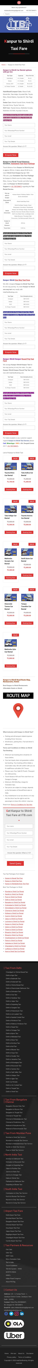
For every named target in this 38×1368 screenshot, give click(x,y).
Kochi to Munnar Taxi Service (15, 1196)
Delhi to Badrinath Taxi (13, 978)
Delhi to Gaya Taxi (12, 1053)
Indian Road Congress (13, 1278)
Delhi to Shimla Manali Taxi (15, 985)
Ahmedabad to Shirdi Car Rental (15, 908)
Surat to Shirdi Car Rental (13, 916)
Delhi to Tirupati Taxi (12, 1088)
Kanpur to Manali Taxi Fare (14, 878)
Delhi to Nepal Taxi (12, 1027)
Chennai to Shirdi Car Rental (14, 910)
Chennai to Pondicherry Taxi (15, 1122)
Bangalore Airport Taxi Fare (15, 1221)
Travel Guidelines (11, 1265)
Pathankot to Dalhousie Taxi (15, 1181)
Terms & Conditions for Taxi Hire (21, 804)
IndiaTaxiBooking (21, 1360)
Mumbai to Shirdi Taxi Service (16, 1137)
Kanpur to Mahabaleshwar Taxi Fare (17, 884)
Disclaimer (29, 1353)
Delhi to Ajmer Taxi (12, 1033)
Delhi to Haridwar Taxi (13, 998)
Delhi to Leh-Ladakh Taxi (14, 1014)
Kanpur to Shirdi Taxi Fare (13, 881)
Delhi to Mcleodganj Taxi (14, 1062)
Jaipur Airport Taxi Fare (13, 1231)
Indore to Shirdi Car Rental (13, 927)
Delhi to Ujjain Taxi (12, 1078)
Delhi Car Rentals (12, 1082)
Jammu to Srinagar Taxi (14, 1175)
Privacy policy (11, 1357)
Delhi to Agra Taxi (11, 975)
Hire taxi (13, 1353)
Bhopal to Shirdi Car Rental (14, 932)
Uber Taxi (9, 1252)
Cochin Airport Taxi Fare (14, 1241)
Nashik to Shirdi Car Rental (14, 894)
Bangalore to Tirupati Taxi (14, 1112)
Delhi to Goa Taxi (11, 995)
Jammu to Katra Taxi (13, 1171)
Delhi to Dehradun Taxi (13, 991)
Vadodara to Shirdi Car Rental (15, 943)
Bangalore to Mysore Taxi (14, 1109)
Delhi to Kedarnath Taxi (13, 982)
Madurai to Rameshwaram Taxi (16, 1129)
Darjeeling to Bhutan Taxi (14, 1184)
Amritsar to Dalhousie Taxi (14, 1159)
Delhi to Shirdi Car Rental (13, 899)
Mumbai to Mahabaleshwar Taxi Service (19, 1144)
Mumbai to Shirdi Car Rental (14, 891)
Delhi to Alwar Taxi (12, 1040)
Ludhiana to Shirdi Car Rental (14, 949)
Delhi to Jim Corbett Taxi (14, 1085)
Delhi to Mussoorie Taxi (13, 1066)
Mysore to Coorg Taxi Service (16, 1203)
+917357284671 (31, 10)
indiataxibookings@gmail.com (13, 10)
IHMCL (8, 1275)
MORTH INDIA (11, 1272)
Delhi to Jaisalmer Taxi (13, 1059)
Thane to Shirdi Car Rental (13, 929)
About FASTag (10, 1282)
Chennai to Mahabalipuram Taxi (16, 1119)
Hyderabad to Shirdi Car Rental (15, 905)
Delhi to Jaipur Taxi (12, 1001)
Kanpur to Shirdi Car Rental (14, 924)
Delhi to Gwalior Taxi (12, 1056)
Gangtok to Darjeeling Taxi (14, 1165)
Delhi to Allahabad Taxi (13, 1037)
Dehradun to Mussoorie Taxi (15, 1162)
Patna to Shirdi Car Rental (13, 940)
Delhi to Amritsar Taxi (13, 1043)
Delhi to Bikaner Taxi (12, 1049)
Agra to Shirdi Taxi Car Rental (15, 951)
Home (7, 1353)
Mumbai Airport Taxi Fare (14, 1218)
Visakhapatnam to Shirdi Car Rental (17, 938)
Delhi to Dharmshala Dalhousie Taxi (17, 988)
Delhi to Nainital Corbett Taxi (15, 1017)
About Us (21, 1353)
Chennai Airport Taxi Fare (14, 1225)
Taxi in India (10, 1262)
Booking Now (10, 489)
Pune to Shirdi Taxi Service (15, 1150)
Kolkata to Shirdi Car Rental (14, 913)
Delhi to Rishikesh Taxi (13, 1020)
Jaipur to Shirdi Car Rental (13, 919)
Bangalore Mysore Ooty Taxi (15, 1106)
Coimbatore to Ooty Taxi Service (16, 1193)
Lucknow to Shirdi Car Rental (14, 921)
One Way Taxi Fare (22, 280)
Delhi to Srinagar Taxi (13, 1030)
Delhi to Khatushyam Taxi (14, 1011)
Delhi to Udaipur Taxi (12, 1075)
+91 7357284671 (16, 186)
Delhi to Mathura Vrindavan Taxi (16, 1024)
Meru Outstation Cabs (13, 1259)
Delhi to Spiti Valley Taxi (13, 1072)
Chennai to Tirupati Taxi (13, 1116)
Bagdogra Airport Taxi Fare (14, 1234)
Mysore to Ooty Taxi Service (15, 1199)
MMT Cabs (9, 1256)
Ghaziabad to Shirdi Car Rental (15, 946)
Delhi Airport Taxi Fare (13, 1215)
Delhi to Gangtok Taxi (13, 1007)
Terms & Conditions (24, 1357)
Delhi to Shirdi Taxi (12, 1091)
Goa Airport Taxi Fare (13, 1228)
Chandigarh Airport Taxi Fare (15, 1237)
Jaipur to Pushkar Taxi (13, 1168)
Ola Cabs (9, 1249)
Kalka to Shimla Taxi (12, 1178)
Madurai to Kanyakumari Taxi (15, 1125)
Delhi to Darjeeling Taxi (13, 1004)
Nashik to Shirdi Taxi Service (15, 1147)
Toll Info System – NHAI (14, 1269)
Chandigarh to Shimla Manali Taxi (17, 972)
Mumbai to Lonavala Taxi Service (17, 1140)
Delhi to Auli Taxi (11, 1046)
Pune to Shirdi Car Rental (13, 897)
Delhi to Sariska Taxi (12, 1069)
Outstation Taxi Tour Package (23, 164)
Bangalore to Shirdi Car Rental (15, 902)
